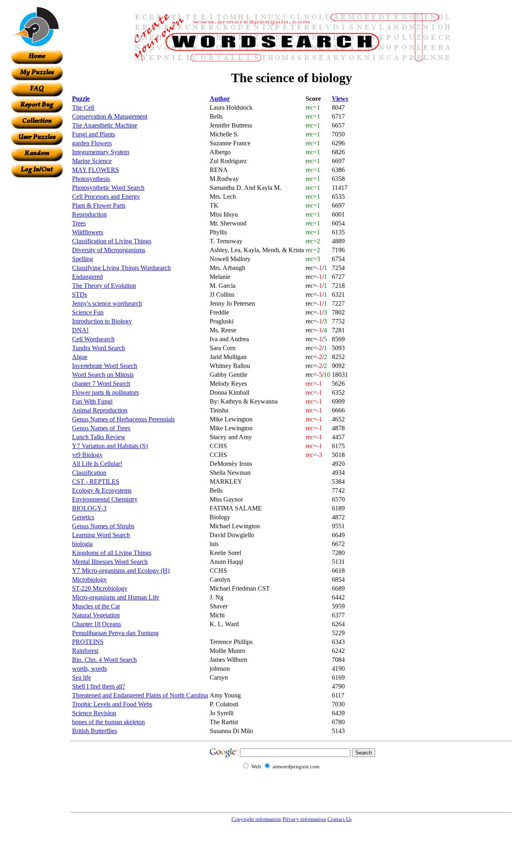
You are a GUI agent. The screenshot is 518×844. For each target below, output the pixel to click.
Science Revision (94, 713)
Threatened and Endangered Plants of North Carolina (140, 695)
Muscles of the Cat (96, 606)
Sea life (81, 677)
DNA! (80, 330)
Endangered (87, 276)
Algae (79, 356)
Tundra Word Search (98, 347)
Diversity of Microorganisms (108, 250)
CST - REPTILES (95, 481)
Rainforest (85, 650)
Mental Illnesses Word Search (110, 561)
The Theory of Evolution (104, 285)
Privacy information (304, 819)
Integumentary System (100, 152)
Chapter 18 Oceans (96, 624)
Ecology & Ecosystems (102, 490)
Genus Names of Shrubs (103, 526)
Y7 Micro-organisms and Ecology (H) (121, 570)
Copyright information (256, 819)
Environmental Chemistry (105, 499)
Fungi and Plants (93, 134)
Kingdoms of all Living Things (111, 552)
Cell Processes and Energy (106, 196)
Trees (79, 223)
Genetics (83, 517)
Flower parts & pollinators (105, 392)
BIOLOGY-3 (89, 508)
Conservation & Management (109, 116)
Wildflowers (87, 232)
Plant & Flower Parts (98, 205)
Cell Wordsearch (93, 339)
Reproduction (89, 214)
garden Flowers (92, 143)
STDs (79, 294)
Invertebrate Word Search (104, 365)
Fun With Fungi (92, 401)
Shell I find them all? (98, 686)
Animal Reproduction (99, 410)
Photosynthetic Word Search (108, 187)
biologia (82, 543)
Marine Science (92, 160)
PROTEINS (88, 641)
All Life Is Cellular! (97, 463)
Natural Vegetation (96, 615)
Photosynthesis (91, 178)
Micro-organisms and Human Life (115, 597)
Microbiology (89, 579)
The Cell (83, 107)
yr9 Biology (87, 454)
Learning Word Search (101, 534)
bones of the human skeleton (108, 722)
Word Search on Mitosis (103, 374)
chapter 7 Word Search (101, 383)
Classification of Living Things (111, 241)
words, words (89, 668)
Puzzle (81, 98)
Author (220, 98)
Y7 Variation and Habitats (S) (110, 445)
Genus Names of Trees (101, 428)
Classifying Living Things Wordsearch (121, 267)
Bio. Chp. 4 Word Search (104, 659)
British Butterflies (94, 730)
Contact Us (339, 819)
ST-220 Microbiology (99, 588)
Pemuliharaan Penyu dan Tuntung (115, 632)
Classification (89, 472)
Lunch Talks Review (98, 437)
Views (340, 98)
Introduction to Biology (102, 321)
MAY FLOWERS (95, 169)
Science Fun (88, 312)
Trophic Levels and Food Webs (112, 704)
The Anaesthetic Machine (104, 125)
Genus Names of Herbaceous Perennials (123, 419)
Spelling (82, 258)
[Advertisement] (36, 299)
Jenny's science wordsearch (107, 303)
